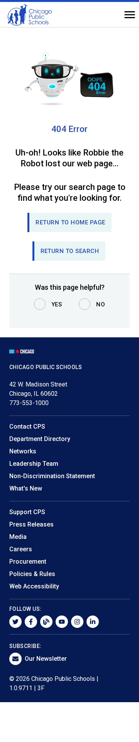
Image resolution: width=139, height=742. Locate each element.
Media (18, 536)
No (100, 304)
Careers (20, 549)
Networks (22, 451)
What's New (25, 488)
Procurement (27, 561)
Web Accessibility (34, 586)
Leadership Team (33, 463)
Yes (56, 304)
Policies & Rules (32, 574)
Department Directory (39, 439)
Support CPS (27, 512)
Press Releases (31, 524)
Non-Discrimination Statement (52, 476)
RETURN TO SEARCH (70, 251)
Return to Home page (70, 222)
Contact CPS (27, 426)
